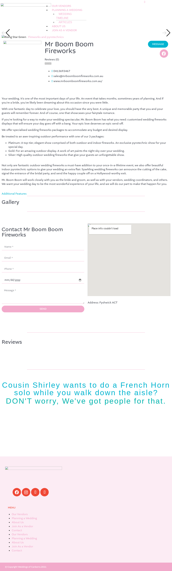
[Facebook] (164, 53)
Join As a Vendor (22, 526)
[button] (94, 2)
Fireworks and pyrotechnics (46, 37)
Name (5, 242)
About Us (18, 522)
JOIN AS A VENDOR (64, 30)
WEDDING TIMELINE (64, 16)
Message (7, 286)
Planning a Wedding (24, 518)
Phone (6, 264)
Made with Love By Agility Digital (151, 566)
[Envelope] (44, 492)
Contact (17, 530)
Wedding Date (11, 275)
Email (5, 253)
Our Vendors (20, 514)
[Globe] (35, 492)
